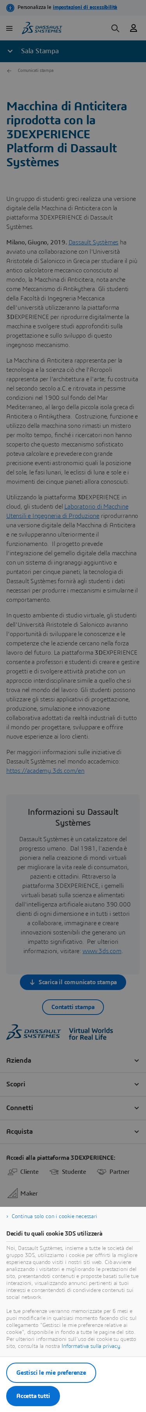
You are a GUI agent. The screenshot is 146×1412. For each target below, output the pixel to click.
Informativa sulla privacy (91, 1346)
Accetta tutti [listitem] (33, 1396)
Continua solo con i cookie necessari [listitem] (54, 1216)
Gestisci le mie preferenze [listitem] (51, 1373)
